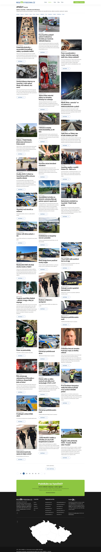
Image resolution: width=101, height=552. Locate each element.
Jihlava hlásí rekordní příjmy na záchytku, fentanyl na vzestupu (46, 97)
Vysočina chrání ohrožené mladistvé (47, 164)
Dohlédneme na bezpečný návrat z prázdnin (47, 237)
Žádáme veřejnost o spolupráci (45, 301)
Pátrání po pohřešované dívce (47, 352)
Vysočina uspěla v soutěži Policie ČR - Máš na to (69, 168)
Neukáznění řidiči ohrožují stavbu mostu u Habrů (25, 266)
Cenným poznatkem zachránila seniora (23, 538)
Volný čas (26, 14)
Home (45, 2)
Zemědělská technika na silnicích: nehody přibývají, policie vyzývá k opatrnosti (48, 199)
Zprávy (49, 2)
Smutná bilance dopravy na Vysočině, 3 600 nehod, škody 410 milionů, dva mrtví (25, 84)
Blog (58, 2)
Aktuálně (17, 14)
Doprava (22, 14)
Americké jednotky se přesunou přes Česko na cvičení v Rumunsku (47, 473)
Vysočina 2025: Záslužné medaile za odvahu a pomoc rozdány (69, 480)
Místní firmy (59, 14)
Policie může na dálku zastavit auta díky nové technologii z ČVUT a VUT (47, 381)
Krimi (34, 14)
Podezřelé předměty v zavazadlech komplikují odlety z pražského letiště (25, 49)
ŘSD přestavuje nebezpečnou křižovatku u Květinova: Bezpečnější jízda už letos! (25, 379)
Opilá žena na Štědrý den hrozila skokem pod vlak (69, 134)
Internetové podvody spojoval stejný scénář (23, 453)
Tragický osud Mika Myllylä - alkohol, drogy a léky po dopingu (25, 300)
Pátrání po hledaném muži (25, 479)
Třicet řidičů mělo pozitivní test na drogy (70, 260)
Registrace (82, 2)
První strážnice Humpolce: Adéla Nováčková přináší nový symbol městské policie (70, 389)
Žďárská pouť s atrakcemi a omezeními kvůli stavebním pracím (48, 535)
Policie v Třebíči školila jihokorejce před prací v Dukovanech (24, 142)
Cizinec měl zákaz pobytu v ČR (25, 235)
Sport (63, 14)
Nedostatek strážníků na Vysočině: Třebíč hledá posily (69, 203)
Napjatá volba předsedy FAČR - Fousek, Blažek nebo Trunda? (69, 443)
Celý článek (20, 61)
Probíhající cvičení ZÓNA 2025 (24, 415)
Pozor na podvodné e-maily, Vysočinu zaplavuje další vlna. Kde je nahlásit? (70, 55)
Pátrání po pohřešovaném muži (69, 318)
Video (55, 2)
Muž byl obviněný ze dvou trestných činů (47, 508)
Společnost (50, 14)
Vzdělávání (42, 14)
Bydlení (54, 14)
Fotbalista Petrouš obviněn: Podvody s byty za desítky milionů (70, 350)
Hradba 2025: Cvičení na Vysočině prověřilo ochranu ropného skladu (25, 176)
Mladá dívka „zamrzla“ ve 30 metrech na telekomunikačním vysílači (70, 104)
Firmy (62, 2)
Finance (37, 14)
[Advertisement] (71, 27)
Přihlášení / (77, 2)
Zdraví (31, 14)
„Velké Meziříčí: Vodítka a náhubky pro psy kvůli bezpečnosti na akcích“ (47, 440)
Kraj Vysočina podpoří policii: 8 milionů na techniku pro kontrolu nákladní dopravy (46, 38)
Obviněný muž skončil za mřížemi (24, 210)
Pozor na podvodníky (23, 350)
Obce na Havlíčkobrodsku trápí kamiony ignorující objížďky (25, 505)
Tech (46, 14)
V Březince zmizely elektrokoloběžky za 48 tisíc (46, 130)
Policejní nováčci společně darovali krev (70, 289)
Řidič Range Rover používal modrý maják (48, 261)
